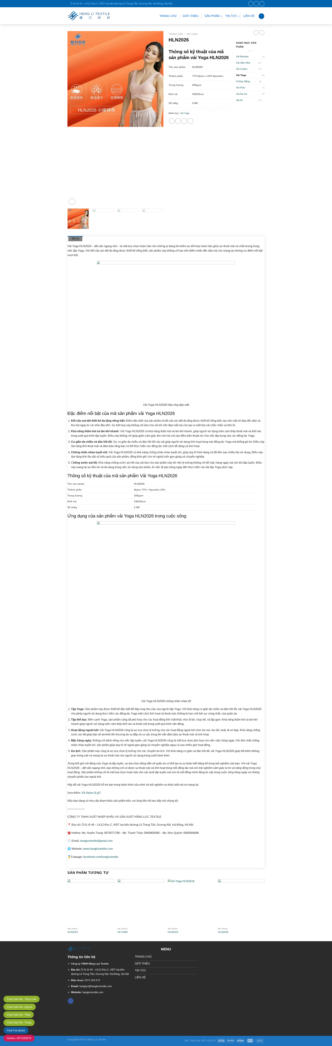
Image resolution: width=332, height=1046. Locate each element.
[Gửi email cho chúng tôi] (256, 3)
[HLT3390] (141, 902)
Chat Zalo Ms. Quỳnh (20, 1006)
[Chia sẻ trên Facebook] (172, 121)
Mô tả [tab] (75, 238)
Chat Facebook (16, 1030)
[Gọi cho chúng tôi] (261, 3)
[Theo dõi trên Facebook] (250, 3)
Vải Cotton (241, 69)
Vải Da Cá (241, 94)
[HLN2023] (90, 902)
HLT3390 (123, 932)
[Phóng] (72, 201)
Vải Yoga (192, 34)
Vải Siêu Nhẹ (243, 62)
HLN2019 (173, 932)
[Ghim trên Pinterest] (178, 121)
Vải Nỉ (239, 100)
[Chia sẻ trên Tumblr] (190, 121)
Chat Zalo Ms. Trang (19, 1022)
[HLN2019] (191, 902)
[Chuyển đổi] (263, 63)
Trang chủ (176, 34)
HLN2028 (223, 932)
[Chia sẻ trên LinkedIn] (184, 121)
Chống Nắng (243, 81)
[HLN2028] (241, 902)
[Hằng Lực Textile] (88, 15)
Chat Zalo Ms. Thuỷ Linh (21, 999)
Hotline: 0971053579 (19, 1038)
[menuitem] (167, 16)
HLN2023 (72, 932)
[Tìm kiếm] (261, 16)
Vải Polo (240, 87)
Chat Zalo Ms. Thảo (18, 1014)
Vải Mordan (242, 56)
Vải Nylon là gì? (91, 792)
